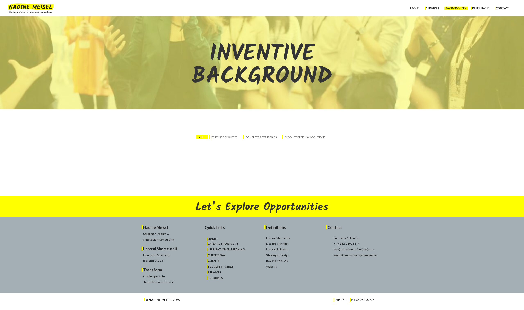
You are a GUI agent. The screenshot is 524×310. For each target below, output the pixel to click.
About (414, 8)
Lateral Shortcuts (223, 243)
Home (212, 239)
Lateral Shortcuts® (160, 249)
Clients (214, 260)
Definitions (276, 227)
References (481, 8)
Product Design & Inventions (305, 137)
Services (432, 8)
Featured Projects (224, 137)
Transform (152, 270)
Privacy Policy (362, 299)
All (201, 137)
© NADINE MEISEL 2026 (163, 300)
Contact (503, 8)
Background (455, 8)
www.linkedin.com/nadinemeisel (355, 255)
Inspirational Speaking (226, 249)
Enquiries (215, 278)
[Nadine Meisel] (31, 8)
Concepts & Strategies (261, 137)
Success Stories (220, 266)
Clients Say (217, 255)
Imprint (341, 299)
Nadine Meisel (155, 227)
